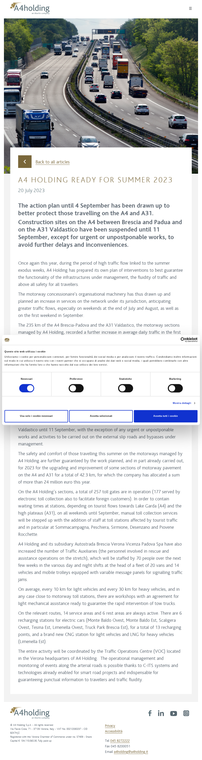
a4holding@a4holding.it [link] (131, 752)
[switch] (76, 388)
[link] (150, 713)
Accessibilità (113, 731)
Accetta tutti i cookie (165, 416)
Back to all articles (53, 162)
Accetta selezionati (101, 416)
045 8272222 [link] (120, 741)
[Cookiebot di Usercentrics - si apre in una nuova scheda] (175, 339)
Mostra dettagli (182, 403)
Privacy (110, 726)
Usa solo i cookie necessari (36, 416)
